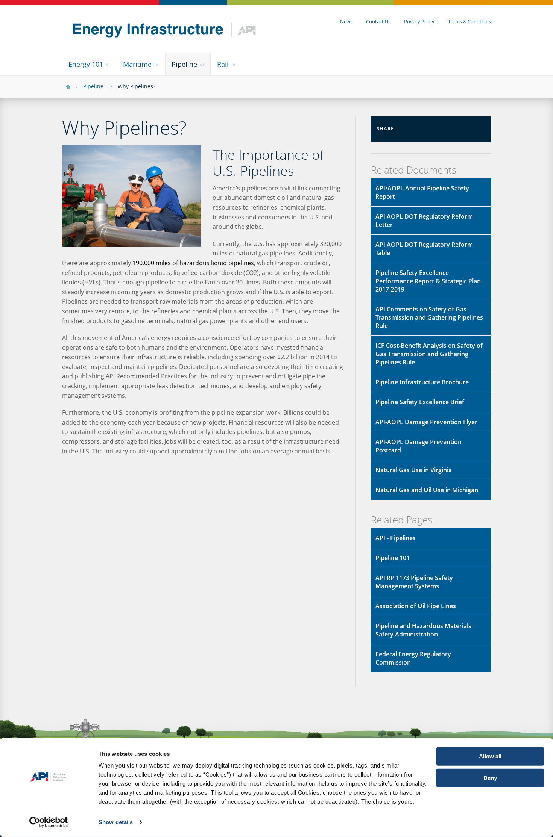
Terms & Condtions (469, 21)
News (346, 21)
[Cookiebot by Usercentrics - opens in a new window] (49, 822)
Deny (490, 777)
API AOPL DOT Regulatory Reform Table (424, 248)
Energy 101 (85, 64)
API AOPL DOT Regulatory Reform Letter (424, 220)
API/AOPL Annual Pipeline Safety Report (422, 192)
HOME (68, 87)
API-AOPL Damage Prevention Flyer (426, 422)
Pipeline (184, 64)
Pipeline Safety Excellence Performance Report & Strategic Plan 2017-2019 (428, 281)
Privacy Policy (419, 21)
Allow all (490, 756)
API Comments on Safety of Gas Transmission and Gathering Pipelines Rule (429, 317)
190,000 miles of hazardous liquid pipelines (193, 263)
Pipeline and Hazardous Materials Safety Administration (423, 630)
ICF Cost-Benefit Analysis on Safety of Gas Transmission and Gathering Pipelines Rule (429, 353)
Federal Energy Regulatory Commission (413, 658)
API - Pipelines (395, 538)
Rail (223, 64)
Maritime (137, 64)
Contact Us (378, 21)
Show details (116, 822)
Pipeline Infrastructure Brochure (422, 382)
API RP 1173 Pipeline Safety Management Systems (414, 582)
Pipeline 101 (392, 558)
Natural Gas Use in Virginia (413, 470)
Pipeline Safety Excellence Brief (419, 402)
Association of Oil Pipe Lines (415, 606)
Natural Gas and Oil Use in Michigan (426, 490)
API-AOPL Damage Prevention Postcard (418, 446)
